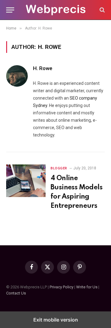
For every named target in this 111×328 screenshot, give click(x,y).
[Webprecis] (55, 10)
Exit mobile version (55, 320)
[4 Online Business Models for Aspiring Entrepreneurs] (26, 180)
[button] (10, 10)
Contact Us (16, 293)
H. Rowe (42, 68)
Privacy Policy (61, 287)
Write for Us (86, 287)
